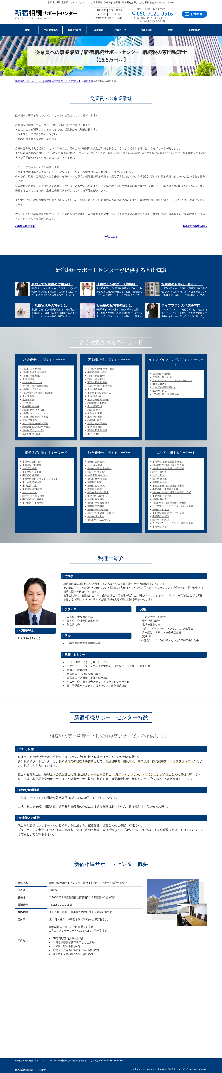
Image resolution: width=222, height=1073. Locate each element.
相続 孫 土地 (93, 410)
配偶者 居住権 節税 (97, 430)
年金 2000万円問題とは (164, 387)
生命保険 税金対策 (161, 373)
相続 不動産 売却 (96, 375)
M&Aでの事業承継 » (195, 226)
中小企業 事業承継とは (34, 482)
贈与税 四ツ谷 (159, 482)
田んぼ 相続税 (29, 396)
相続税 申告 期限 (31, 375)
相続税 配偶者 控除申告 (34, 372)
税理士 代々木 (159, 478)
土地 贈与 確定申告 (97, 496)
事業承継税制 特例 (31, 461)
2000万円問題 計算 (162, 377)
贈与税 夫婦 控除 (96, 461)
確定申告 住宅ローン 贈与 (100, 513)
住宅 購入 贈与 (94, 465)
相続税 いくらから (31, 389)
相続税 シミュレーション (35, 413)
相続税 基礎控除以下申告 (35, 416)
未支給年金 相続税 (31, 433)
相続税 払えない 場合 (33, 430)
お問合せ (196, 14)
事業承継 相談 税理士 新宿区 (167, 461)
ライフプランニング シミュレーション (172, 380)
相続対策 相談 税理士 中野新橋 (168, 468)
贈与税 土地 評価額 (97, 478)
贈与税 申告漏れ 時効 (98, 502)
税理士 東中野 (159, 472)
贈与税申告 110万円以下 (99, 519)
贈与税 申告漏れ (95, 499)
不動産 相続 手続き (97, 372)
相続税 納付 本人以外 (33, 410)
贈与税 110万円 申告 (97, 509)
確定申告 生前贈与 (96, 472)
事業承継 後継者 (30, 475)
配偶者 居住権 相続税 (98, 399)
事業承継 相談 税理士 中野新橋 (168, 513)
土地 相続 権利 (94, 396)
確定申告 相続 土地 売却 (99, 386)
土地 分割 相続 (94, 416)
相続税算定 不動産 (96, 403)
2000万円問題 (159, 390)
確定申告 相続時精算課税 (35, 423)
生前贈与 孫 (28, 399)
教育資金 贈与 (94, 489)
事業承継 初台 (159, 526)
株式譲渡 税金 (29, 468)
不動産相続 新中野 (161, 496)
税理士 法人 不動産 (97, 423)
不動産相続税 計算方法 (99, 392)
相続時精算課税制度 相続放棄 (37, 392)
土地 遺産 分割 (94, 427)
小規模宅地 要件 (95, 420)
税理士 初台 (158, 475)
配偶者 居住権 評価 (97, 382)
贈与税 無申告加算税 (98, 492)
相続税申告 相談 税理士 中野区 (168, 465)
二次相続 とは (29, 403)
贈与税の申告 (94, 482)
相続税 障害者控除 (31, 368)
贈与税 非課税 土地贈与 (99, 468)
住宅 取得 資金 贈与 (97, 475)
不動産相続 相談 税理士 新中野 (168, 485)
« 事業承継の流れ (25, 226)
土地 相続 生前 (94, 389)
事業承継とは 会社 (31, 472)
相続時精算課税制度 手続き (36, 427)
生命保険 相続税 (30, 406)
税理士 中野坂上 (160, 519)
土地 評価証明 (94, 406)
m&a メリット (29, 492)
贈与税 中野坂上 (160, 509)
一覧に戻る (111, 236)
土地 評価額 (93, 433)
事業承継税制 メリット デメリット (40, 478)
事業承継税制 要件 (31, 465)
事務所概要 (194, 30)
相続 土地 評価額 (96, 379)
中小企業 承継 (29, 485)
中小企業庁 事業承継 (33, 502)
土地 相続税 (28, 379)
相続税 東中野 (159, 499)
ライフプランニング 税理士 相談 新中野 (172, 523)
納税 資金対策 (159, 384)
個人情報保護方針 (24, 1069)
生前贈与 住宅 (94, 413)
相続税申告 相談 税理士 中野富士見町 (171, 492)
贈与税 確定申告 (95, 516)
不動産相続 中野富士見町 (165, 489)
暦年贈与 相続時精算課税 (35, 386)
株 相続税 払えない (32, 382)
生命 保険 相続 (29, 420)
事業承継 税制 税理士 (33, 489)
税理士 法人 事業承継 (33, 496)
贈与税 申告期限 (95, 506)
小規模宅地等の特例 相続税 (101, 368)
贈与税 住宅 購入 (96, 485)
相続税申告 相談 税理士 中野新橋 (169, 502)
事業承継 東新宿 (160, 516)
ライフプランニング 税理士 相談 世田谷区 (173, 506)
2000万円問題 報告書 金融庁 (167, 394)
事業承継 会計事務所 (33, 499)
